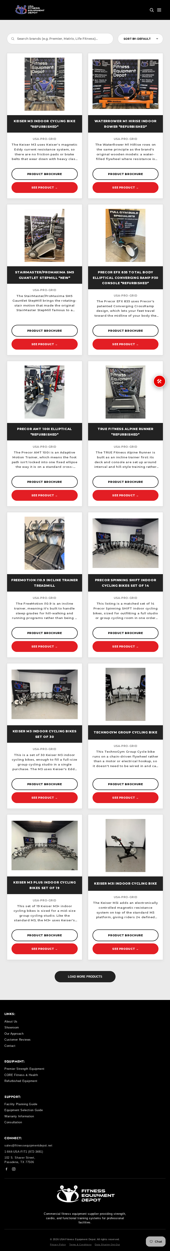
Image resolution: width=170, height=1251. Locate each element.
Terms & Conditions (80, 1244)
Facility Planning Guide (20, 1104)
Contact (9, 1045)
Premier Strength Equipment (24, 1068)
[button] (151, 10)
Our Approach (14, 1033)
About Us (10, 1021)
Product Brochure (44, 174)
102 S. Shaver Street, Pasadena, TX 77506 (19, 1160)
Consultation (13, 1122)
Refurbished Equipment (20, 1081)
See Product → (44, 187)
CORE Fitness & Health (21, 1075)
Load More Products (85, 976)
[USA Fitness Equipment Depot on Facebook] (6, 1170)
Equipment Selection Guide (23, 1110)
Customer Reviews (17, 1039)
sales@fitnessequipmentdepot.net (28, 1145)
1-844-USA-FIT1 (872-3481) (23, 1151)
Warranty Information (19, 1116)
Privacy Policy (58, 1244)
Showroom (11, 1027)
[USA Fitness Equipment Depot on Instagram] (14, 1170)
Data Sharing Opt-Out (107, 1244)
